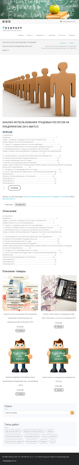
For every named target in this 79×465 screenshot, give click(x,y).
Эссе (52, 441)
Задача (50, 431)
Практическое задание (14, 441)
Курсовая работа (8, 199)
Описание (9, 205)
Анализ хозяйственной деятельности (38, 197)
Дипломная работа (13, 431)
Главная (20, 35)
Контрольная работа (13, 436)
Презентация (31, 441)
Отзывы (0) (20, 205)
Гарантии (51, 35)
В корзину (14, 188)
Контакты (62, 35)
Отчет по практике (49, 436)
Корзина (72, 35)
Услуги (29, 35)
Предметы (40, 35)
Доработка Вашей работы (34, 431)
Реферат (43, 441)
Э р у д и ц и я (12, 28)
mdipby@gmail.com (69, 21)
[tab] (9, 204)
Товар (71, 43)
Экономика (65, 197)
